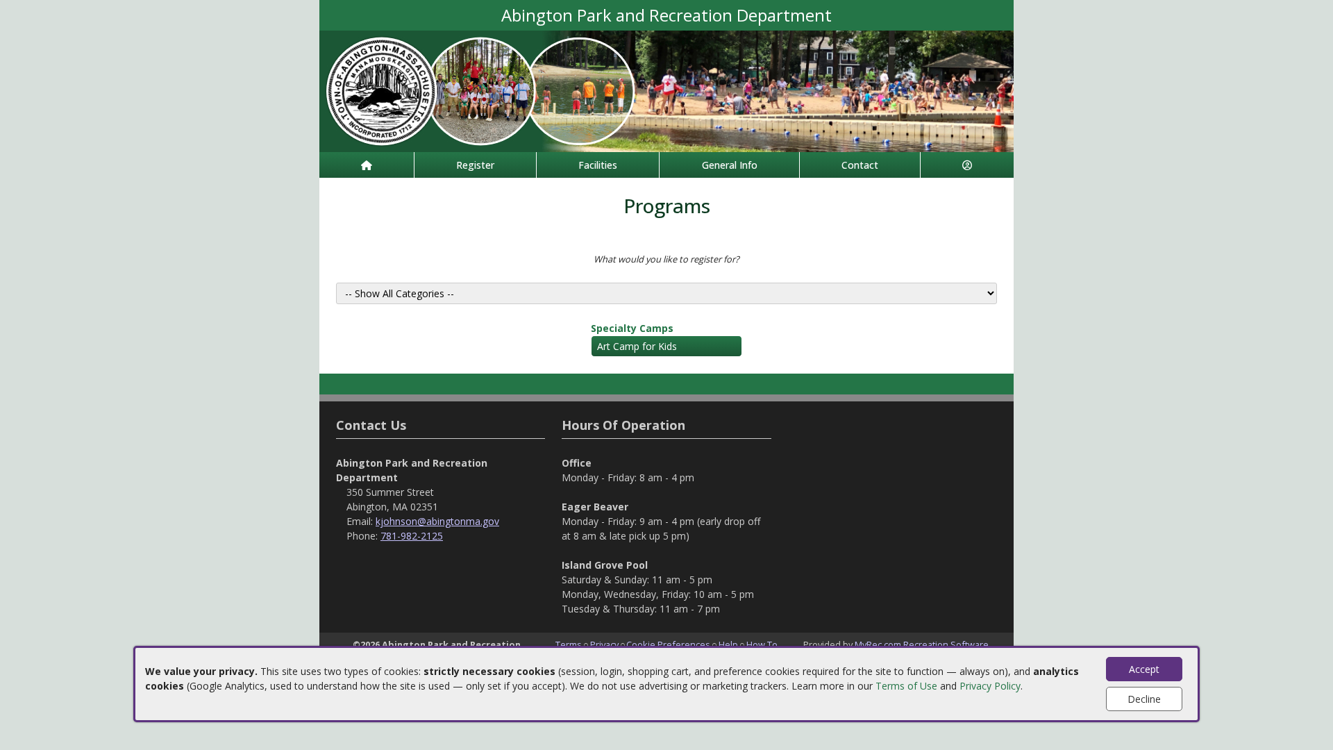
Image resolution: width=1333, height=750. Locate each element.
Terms (568, 644)
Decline (1144, 699)
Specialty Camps (632, 328)
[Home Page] (366, 165)
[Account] (967, 165)
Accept (1144, 669)
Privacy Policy (990, 685)
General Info (729, 165)
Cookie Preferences (668, 644)
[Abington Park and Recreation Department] (666, 90)
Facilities (597, 165)
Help (728, 644)
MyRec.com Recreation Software (922, 644)
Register (475, 165)
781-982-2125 (411, 535)
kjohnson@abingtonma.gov (437, 521)
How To (762, 644)
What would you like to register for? (666, 259)
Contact (859, 165)
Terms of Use (906, 685)
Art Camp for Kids (637, 346)
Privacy (604, 644)
